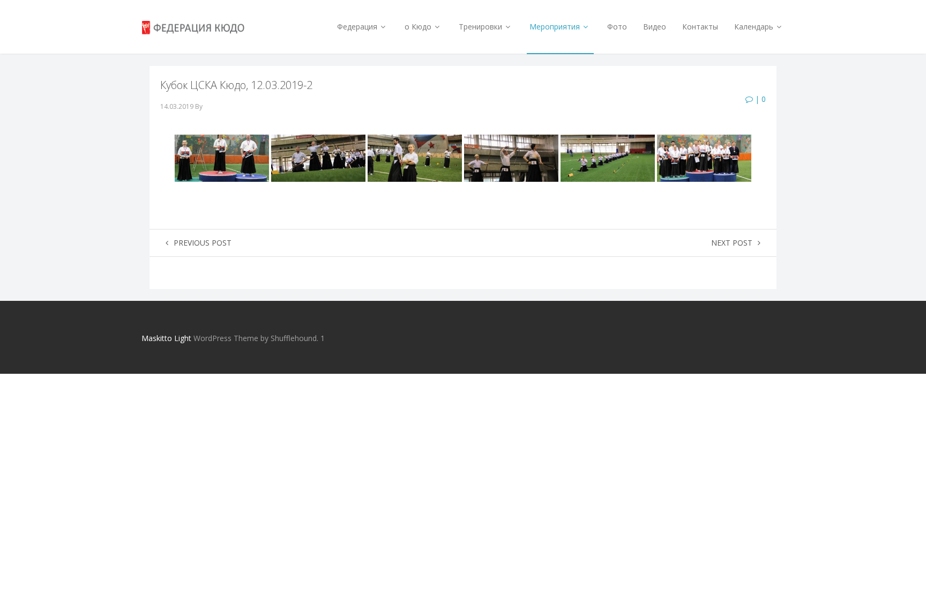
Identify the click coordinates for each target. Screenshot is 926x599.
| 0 (759, 99)
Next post (731, 243)
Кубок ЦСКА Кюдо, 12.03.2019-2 (236, 85)
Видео (654, 26)
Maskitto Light (166, 338)
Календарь (754, 26)
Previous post (203, 243)
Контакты (700, 26)
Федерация (358, 26)
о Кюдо (419, 26)
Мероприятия (555, 26)
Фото (617, 26)
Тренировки (481, 26)
